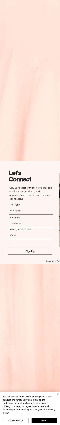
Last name (15, 217)
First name (15, 205)
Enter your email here (20, 229)
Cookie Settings (15, 420)
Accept (44, 420)
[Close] (55, 396)
